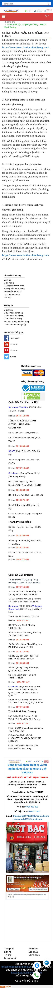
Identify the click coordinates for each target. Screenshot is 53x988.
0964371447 (34, 811)
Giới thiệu (33, 948)
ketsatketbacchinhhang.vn (16, 966)
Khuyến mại (10, 958)
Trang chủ (9, 948)
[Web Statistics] (6, 986)
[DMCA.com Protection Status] (30, 396)
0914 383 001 (31, 807)
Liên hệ (7, 952)
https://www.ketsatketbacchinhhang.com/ (25, 47)
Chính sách (34, 955)
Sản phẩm (33, 952)
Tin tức (7, 955)
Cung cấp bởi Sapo (26, 980)
